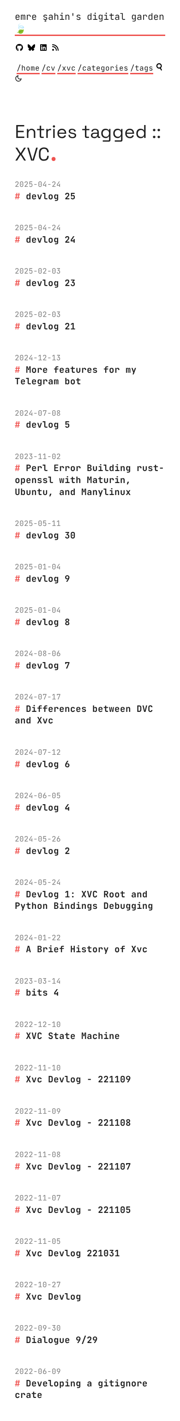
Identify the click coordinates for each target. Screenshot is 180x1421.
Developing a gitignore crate (81, 1389)
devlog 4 (48, 807)
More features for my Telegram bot (76, 376)
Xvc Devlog (53, 1296)
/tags (141, 68)
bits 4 (42, 992)
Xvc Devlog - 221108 (78, 1122)
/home (28, 68)
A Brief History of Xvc (87, 949)
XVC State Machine (73, 1036)
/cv (48, 68)
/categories (103, 68)
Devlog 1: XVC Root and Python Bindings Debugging (84, 900)
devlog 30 (51, 535)
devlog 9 (48, 579)
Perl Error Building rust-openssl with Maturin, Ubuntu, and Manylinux (89, 479)
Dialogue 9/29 (62, 1340)
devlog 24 (51, 239)
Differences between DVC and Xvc (84, 715)
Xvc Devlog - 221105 (78, 1210)
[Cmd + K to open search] (159, 67)
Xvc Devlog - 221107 (78, 1166)
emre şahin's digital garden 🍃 (89, 23)
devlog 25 (51, 196)
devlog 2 (48, 851)
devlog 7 (48, 665)
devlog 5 (48, 424)
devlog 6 (48, 764)
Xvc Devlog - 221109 (78, 1079)
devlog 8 (48, 622)
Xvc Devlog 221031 (73, 1253)
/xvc (66, 68)
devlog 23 (51, 283)
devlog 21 (51, 326)
